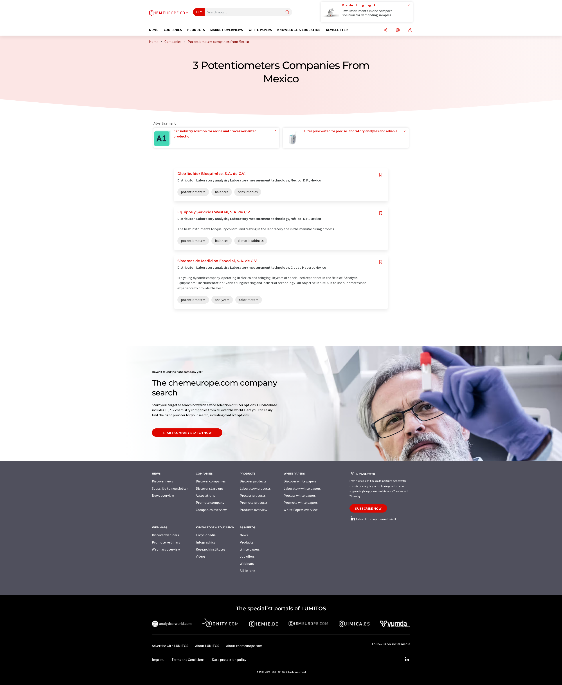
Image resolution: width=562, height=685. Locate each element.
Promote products (254, 502)
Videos (200, 556)
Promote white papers (301, 502)
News (244, 535)
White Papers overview (300, 509)
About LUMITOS (207, 645)
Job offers (247, 556)
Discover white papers (300, 481)
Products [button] (196, 30)
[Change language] (398, 30)
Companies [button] (173, 30)
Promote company (210, 502)
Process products (253, 495)
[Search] (287, 12)
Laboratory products (255, 488)
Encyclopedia (206, 535)
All (197, 12)
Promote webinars (166, 542)
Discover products (253, 481)
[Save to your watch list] (381, 175)
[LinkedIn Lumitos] (407, 659)
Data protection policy (229, 659)
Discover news (162, 481)
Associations (205, 495)
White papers (250, 549)
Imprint (158, 659)
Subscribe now (368, 508)
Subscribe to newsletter (170, 488)
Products (246, 542)
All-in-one (247, 570)
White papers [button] (260, 30)
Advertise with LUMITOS (170, 645)
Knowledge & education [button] (299, 30)
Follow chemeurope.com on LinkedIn (376, 519)
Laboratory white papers (302, 488)
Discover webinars (165, 535)
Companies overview (211, 509)
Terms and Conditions (187, 659)
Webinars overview (166, 549)
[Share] (386, 30)
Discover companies (211, 481)
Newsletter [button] (337, 30)
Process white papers (300, 495)
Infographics (205, 542)
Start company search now (187, 432)
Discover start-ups (209, 488)
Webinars (247, 563)
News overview (163, 495)
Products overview (253, 509)
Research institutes (210, 549)
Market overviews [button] (226, 30)
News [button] (154, 30)
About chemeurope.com (244, 645)
